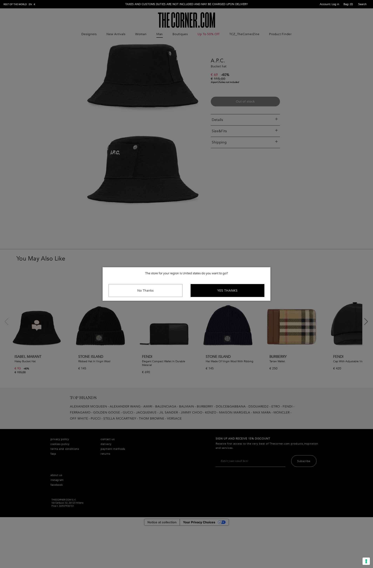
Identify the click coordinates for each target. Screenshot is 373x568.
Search (362, 4)
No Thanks (145, 290)
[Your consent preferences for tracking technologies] (366, 561)
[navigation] (19, 4)
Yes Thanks (227, 290)
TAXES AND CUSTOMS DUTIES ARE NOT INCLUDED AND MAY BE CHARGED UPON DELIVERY (186, 4)
